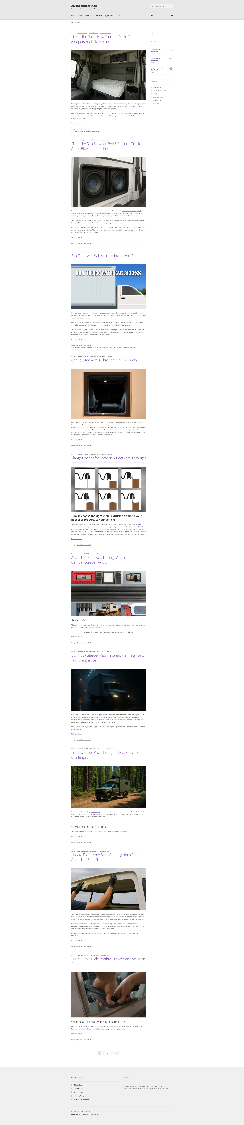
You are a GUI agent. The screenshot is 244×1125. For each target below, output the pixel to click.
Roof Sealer (156, 94)
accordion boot (79, 347)
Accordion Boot (93, 33)
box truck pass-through (82, 131)
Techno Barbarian (88, 1026)
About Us (88, 16)
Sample (157, 103)
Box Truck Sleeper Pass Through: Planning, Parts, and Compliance (107, 658)
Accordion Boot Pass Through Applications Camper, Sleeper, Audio (103, 560)
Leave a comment (105, 33)
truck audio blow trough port (131, 211)
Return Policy (78, 1092)
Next (116, 1053)
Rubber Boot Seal (158, 97)
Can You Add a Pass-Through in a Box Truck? (104, 360)
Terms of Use (78, 1089)
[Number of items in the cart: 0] (152, 33)
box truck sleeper (94, 131)
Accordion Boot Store (84, 6)
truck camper (95, 812)
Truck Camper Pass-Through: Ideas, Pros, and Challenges (105, 755)
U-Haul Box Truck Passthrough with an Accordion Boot (108, 961)
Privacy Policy (78, 1085)
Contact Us (98, 16)
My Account (109, 16)
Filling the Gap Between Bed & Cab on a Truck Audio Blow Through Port (105, 146)
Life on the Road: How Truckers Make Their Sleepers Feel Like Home (103, 39)
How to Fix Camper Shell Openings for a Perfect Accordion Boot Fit (106, 857)
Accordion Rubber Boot (84, 129)
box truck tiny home (116, 347)
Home (73, 16)
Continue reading (77, 123)
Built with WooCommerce (90, 1114)
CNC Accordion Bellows (159, 90)
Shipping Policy (79, 1096)
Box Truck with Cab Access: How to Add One (104, 255)
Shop (80, 16)
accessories (158, 100)
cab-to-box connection (129, 347)
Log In (118, 16)
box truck (138, 524)
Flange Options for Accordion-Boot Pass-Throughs (108, 457)
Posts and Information (81, 1100)
